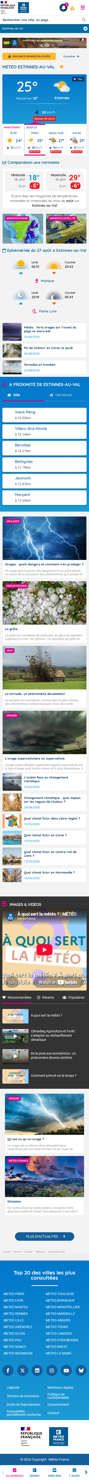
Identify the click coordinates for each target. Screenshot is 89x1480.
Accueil (6, 1251)
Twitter (22, 1370)
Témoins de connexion (23, 1396)
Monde (17, 1251)
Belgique (40, 1251)
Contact (53, 1413)
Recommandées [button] (19, 997)
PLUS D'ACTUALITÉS (42, 1236)
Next (86, 1472)
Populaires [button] (76, 997)
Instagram (51, 1370)
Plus (80, 79)
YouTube (66, 1370)
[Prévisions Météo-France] (23, 7)
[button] (83, 7)
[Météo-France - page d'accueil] (58, 1437)
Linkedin (37, 1370)
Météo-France (59, 1460)
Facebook (8, 1370)
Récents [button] (48, 997)
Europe (28, 1251)
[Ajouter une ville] (85, 28)
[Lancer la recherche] (84, 19)
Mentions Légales (60, 1387)
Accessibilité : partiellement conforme (24, 1413)
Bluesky (81, 1370)
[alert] (72, 8)
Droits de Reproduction (23, 1404)
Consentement (58, 1404)
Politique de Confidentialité (58, 1396)
